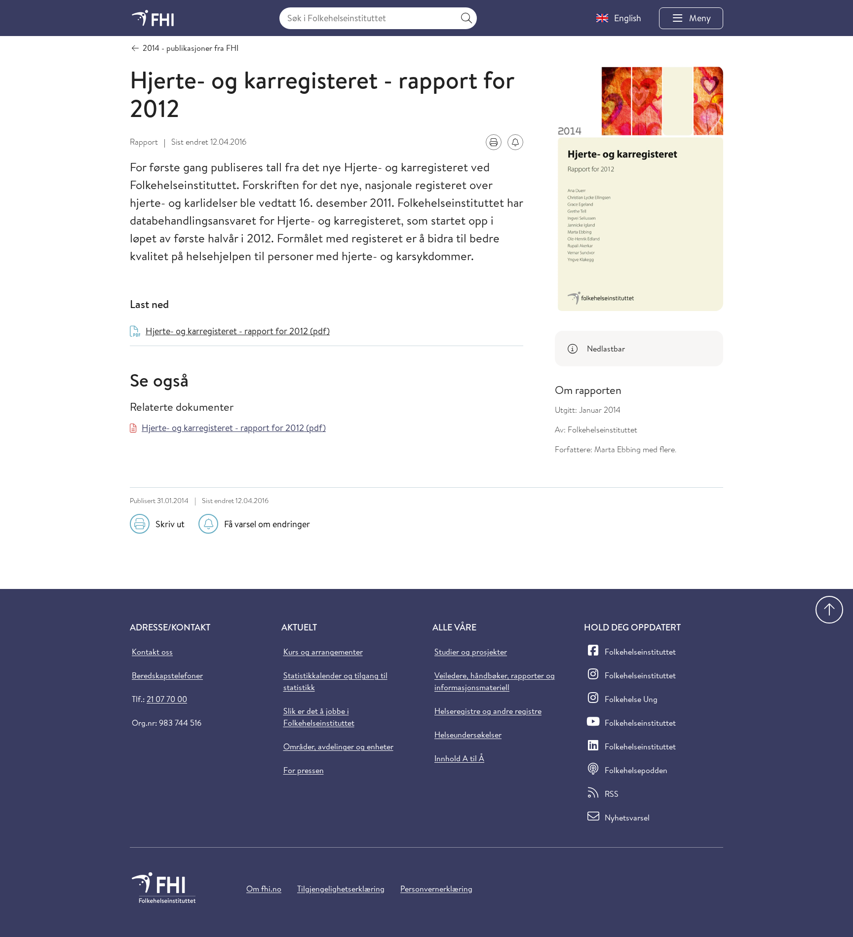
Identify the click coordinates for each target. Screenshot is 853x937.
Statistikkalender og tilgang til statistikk (335, 681)
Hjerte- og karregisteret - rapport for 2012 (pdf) (234, 428)
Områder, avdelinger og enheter (338, 746)
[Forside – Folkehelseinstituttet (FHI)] (153, 18)
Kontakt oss (152, 651)
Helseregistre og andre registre (488, 710)
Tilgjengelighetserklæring (341, 888)
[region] (639, 348)
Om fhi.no (263, 888)
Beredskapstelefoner (167, 675)
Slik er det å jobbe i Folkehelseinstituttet (318, 716)
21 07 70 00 (167, 699)
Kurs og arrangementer (323, 651)
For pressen (303, 770)
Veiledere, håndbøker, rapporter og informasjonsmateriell (494, 681)
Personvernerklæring (436, 888)
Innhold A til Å (459, 758)
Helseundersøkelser (468, 734)
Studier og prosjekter (470, 651)
